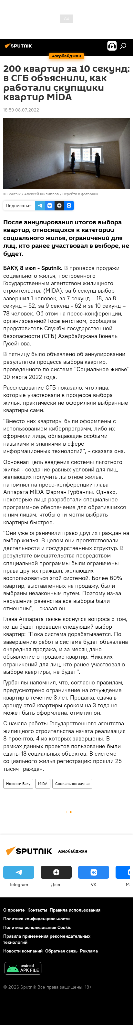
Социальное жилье (72, 783)
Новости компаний (23, 951)
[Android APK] (23, 969)
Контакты (37, 910)
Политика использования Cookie (37, 927)
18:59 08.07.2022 (21, 110)
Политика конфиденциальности (36, 919)
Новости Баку (18, 783)
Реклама (89, 951)
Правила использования (75, 910)
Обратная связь (61, 951)
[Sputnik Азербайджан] (19, 48)
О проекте (14, 910)
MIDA (42, 783)
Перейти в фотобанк (80, 193)
